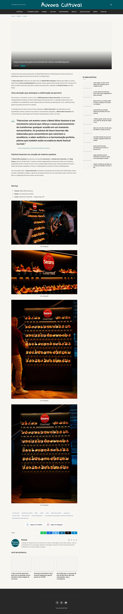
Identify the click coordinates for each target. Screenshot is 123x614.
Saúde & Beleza (85, 11)
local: (47, 513)
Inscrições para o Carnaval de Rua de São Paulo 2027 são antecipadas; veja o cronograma (66, 576)
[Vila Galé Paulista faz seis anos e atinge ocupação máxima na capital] (87, 139)
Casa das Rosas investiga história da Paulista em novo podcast (101, 111)
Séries (95, 11)
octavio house (16, 515)
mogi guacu (67, 513)
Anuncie (103, 11)
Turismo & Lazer (33, 11)
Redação (24, 540)
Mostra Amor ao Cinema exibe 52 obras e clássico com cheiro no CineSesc (102, 102)
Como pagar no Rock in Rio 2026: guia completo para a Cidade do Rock (101, 84)
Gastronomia (63, 11)
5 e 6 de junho (15, 513)
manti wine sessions (56, 513)
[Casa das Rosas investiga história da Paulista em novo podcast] (87, 112)
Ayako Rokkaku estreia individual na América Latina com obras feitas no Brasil (101, 156)
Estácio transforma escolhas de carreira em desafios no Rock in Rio (102, 165)
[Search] (111, 5)
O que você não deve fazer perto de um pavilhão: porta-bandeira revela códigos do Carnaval (20, 576)
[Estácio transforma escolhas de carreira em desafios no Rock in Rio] (87, 166)
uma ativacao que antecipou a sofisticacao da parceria (59, 515)
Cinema (44, 11)
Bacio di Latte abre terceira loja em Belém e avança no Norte (102, 128)
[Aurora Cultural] (61, 4)
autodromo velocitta (27, 513)
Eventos (23, 65)
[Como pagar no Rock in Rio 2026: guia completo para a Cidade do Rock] (87, 85)
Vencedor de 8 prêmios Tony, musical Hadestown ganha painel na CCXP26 (43, 575)
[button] (118, 609)
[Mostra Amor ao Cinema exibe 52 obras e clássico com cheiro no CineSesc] (87, 103)
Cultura (53, 11)
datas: (36, 513)
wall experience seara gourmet (20, 518)
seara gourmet (25, 515)
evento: (42, 513)
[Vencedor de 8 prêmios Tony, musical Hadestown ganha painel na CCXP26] (44, 563)
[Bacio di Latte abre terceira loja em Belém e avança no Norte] (87, 130)
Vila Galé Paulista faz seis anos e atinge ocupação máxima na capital (102, 138)
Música (74, 11)
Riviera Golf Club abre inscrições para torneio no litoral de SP (100, 147)
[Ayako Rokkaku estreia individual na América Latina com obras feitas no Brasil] (87, 157)
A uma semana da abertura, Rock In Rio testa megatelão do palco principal (102, 93)
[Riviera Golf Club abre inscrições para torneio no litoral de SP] (87, 148)
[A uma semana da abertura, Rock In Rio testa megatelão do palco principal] (87, 94)
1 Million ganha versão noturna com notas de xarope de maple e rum (102, 120)
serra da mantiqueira (37, 515)
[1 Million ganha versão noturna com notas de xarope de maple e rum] (87, 121)
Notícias (20, 11)
